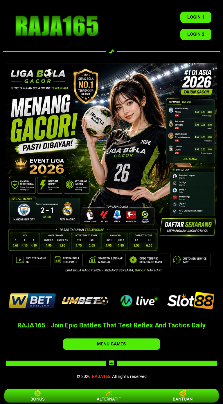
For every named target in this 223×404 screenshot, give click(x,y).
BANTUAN (183, 398)
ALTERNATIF (109, 398)
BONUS (37, 398)
